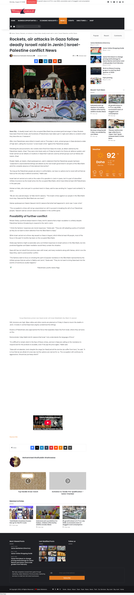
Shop (91, 20)
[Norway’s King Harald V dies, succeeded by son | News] (98, 123)
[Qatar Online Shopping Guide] (96, 51)
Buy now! (110, 589)
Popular (96, 36)
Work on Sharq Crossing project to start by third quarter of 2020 (111, 70)
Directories (81, 20)
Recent (106, 36)
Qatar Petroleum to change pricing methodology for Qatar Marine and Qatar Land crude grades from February (113, 60)
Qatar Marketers (42, 589)
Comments (118, 36)
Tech (95, 589)
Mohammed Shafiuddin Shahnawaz (23, 55)
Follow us (72, 541)
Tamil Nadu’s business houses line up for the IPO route (20, 522)
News (62, 20)
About (69, 589)
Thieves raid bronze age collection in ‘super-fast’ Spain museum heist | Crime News (116, 134)
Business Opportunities (27, 20)
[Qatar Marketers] (23, 11)
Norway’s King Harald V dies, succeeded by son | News (98, 132)
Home (13, 20)
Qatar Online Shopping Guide (113, 48)
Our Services (102, 589)
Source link (13, 437)
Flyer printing (107, 78)
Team (78, 589)
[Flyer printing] (96, 80)
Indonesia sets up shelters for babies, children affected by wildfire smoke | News (46, 523)
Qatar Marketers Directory (100, 43)
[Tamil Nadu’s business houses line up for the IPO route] (21, 512)
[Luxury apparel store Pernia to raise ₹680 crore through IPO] (61, 553)
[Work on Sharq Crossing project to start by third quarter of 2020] (96, 71)
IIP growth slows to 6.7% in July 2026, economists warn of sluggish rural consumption (63, 1)
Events (71, 20)
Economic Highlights (48, 20)
